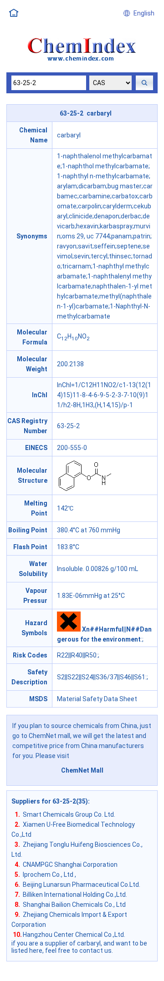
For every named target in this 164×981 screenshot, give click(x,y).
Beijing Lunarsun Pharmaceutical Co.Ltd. (81, 884)
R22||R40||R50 (77, 655)
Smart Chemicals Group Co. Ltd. (69, 814)
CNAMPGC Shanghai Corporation (70, 864)
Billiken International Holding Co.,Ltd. (75, 894)
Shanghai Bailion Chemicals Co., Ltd (74, 904)
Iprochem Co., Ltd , (49, 874)
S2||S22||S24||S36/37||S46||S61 (101, 677)
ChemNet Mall (82, 770)
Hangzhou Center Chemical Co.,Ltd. (74, 934)
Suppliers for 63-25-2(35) (49, 801)
